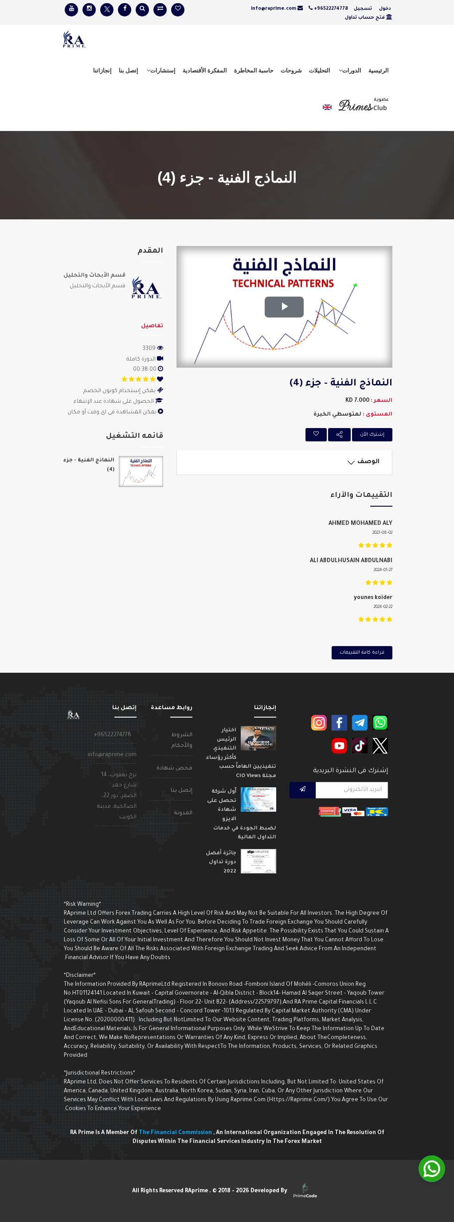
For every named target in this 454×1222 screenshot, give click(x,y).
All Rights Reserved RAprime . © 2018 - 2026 (210, 1191)
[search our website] (142, 9)
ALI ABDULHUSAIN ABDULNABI (351, 561)
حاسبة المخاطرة (254, 70)
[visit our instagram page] (89, 9)
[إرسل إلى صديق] (339, 434)
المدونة (183, 813)
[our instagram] (319, 723)
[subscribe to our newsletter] (303, 790)
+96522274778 (112, 735)
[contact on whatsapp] (380, 723)
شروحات (291, 70)
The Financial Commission (176, 1133)
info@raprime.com (112, 755)
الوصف (369, 462)
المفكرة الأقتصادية (205, 70)
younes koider (373, 598)
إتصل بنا (128, 70)
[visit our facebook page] (124, 9)
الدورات (351, 70)
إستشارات (163, 70)
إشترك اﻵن (372, 434)
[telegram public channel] (360, 723)
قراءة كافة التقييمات (362, 652)
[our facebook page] (339, 723)
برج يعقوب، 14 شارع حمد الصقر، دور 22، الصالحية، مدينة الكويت (117, 796)
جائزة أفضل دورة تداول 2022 (221, 863)
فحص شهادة (174, 769)
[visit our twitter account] (107, 9)
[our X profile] (380, 746)
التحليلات (319, 70)
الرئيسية (378, 70)
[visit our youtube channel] (71, 9)
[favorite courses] (177, 9)
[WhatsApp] (432, 1168)
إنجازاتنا (102, 70)
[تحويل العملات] (160, 9)
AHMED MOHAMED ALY (360, 524)
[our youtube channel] (339, 746)
